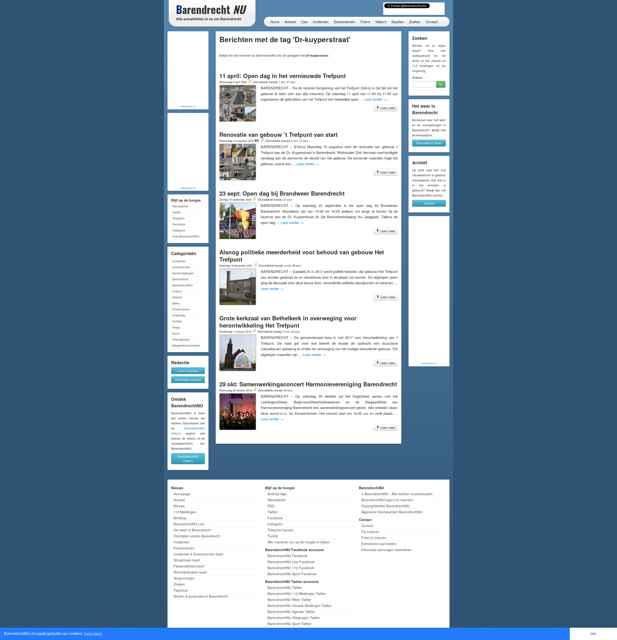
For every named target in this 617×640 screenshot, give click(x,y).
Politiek (177, 321)
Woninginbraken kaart (190, 572)
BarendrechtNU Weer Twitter (289, 599)
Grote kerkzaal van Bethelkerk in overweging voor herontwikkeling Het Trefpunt (287, 321)
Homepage (182, 493)
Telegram (178, 218)
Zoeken (415, 21)
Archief (429, 203)
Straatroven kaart (187, 560)
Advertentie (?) (188, 106)
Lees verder (375, 99)
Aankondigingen (183, 273)
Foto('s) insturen (373, 537)
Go (441, 84)
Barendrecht (180, 279)
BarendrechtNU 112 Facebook (291, 567)
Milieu (176, 303)
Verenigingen (181, 339)
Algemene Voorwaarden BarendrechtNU (392, 511)
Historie (177, 297)
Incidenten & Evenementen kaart (198, 554)
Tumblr (273, 536)
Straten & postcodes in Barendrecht (201, 596)
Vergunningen (184, 578)
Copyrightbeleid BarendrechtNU (385, 505)
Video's (380, 21)
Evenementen (344, 21)
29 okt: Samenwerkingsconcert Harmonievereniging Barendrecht (308, 384)
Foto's (365, 21)
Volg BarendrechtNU (185, 236)
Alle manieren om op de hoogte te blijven (299, 542)
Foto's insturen (188, 370)
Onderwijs (178, 315)
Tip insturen (370, 531)
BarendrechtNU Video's (188, 458)
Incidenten (321, 21)
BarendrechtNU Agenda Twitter (291, 611)
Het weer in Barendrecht (192, 530)
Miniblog (180, 517)
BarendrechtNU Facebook (287, 555)
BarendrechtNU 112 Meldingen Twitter (297, 593)
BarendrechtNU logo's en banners (387, 499)
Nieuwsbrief (180, 206)
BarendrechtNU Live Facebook (291, 561)
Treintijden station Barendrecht (197, 536)
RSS (271, 505)
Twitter (176, 212)
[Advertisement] (188, 69)
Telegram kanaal (280, 530)
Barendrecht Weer (429, 143)
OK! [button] (593, 634)
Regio (176, 327)
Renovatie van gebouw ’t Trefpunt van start (278, 134)
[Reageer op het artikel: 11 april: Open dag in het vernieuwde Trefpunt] (250, 81)
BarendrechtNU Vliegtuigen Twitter (294, 617)
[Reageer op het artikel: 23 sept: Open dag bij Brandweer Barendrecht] (254, 199)
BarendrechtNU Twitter (285, 587)
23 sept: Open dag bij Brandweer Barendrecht (282, 193)
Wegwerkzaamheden (186, 345)
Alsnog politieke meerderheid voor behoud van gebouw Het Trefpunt (301, 255)
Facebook (178, 224)
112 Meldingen (185, 511)
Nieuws (179, 505)
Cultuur (177, 291)
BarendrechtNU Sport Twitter (289, 623)
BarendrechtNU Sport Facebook (292, 573)
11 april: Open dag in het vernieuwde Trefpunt (282, 76)
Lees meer (387, 108)
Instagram (178, 230)
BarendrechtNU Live (189, 523)
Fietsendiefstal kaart (189, 566)
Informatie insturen (188, 379)
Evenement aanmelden (379, 543)
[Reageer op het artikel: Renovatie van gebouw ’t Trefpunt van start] (262, 140)
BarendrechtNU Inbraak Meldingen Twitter (300, 605)
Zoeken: (417, 77)
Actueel (290, 21)
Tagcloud (181, 590)
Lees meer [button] (93, 634)
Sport (175, 333)
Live (304, 21)
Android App (277, 493)
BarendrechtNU (182, 285)
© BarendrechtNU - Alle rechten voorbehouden (397, 493)
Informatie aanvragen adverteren (386, 549)
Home (274, 21)
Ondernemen (181, 309)
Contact (432, 21)
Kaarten (398, 21)
